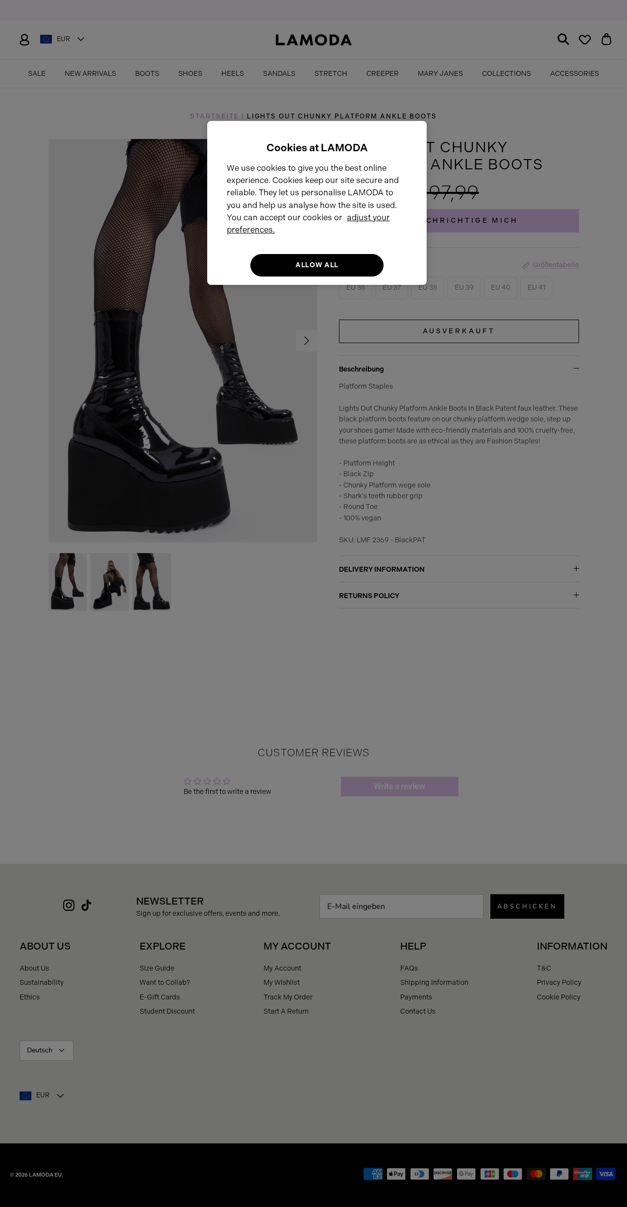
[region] (317, 203)
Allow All (316, 265)
